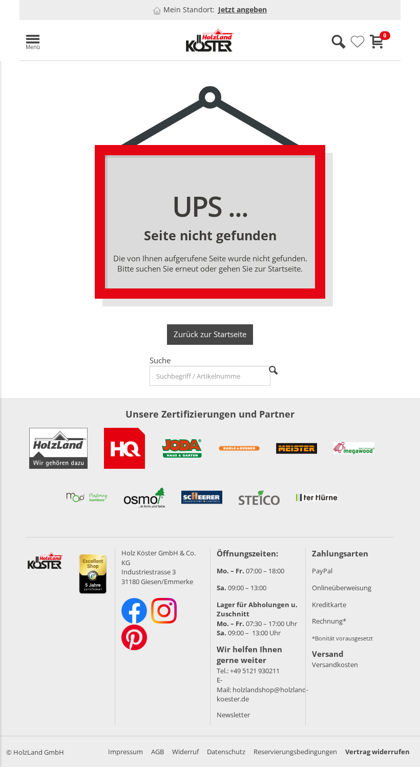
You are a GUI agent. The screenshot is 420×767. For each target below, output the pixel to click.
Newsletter (233, 714)
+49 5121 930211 (255, 670)
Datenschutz (226, 751)
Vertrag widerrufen (377, 751)
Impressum (125, 751)
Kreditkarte (329, 604)
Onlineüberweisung (341, 587)
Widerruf (185, 751)
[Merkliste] (357, 42)
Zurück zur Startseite (210, 334)
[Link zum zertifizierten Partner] (124, 448)
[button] (81, 40)
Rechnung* (329, 621)
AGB (157, 751)
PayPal (322, 570)
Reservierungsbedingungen (295, 751)
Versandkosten (335, 664)
